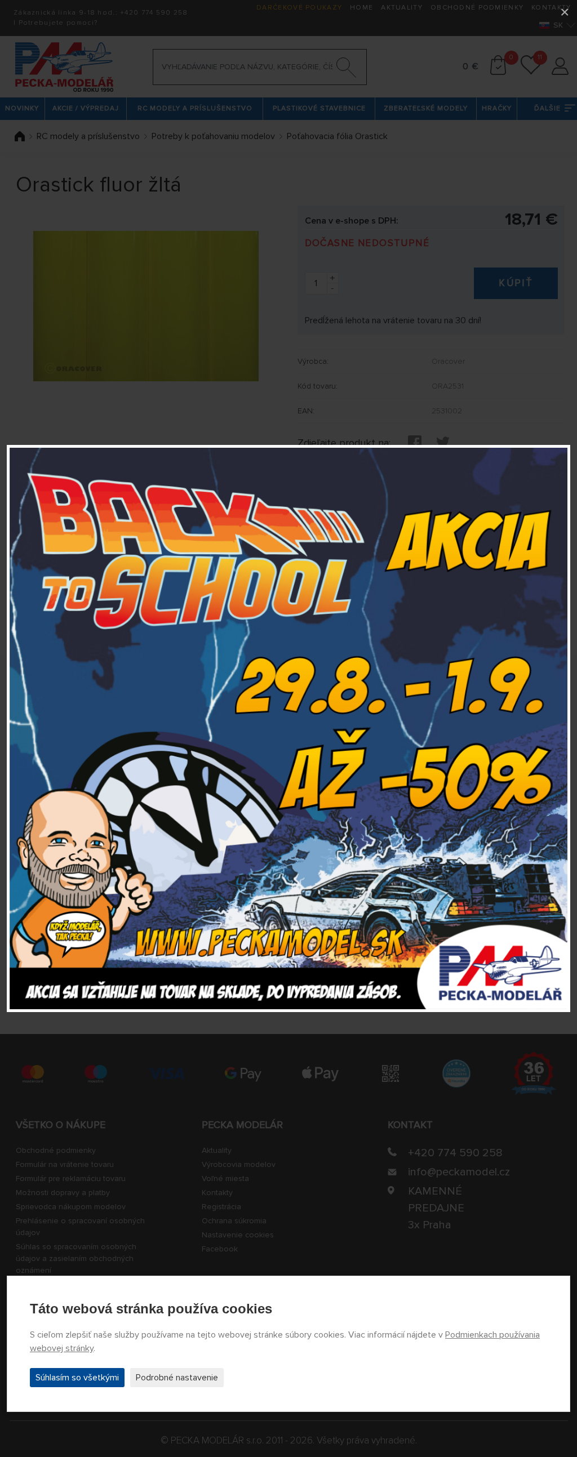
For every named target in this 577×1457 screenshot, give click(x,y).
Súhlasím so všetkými (77, 1377)
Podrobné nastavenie (177, 1377)
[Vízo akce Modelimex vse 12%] (288, 729)
